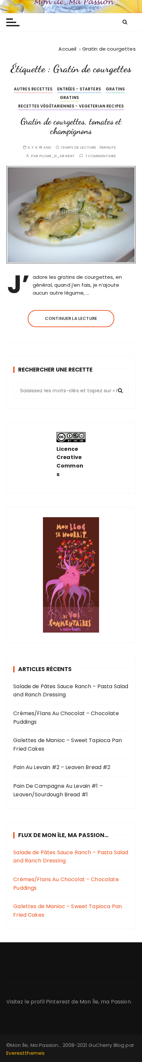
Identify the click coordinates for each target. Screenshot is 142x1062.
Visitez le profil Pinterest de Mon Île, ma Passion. (69, 1001)
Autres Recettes (33, 89)
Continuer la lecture (71, 318)
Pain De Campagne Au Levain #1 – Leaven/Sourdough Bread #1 (58, 790)
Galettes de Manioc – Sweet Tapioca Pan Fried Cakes (67, 744)
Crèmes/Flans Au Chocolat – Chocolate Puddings (66, 718)
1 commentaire (101, 156)
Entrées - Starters (79, 89)
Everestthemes (25, 1053)
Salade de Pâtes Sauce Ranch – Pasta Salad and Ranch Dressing (70, 691)
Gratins (115, 89)
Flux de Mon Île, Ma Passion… (63, 835)
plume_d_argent (57, 156)
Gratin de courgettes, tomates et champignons (70, 126)
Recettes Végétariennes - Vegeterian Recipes (71, 106)
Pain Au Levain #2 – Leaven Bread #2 (61, 767)
